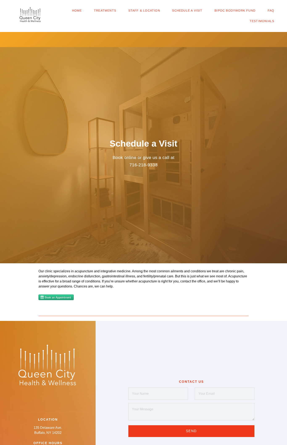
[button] (6, 6)
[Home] (30, 16)
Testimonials (262, 21)
